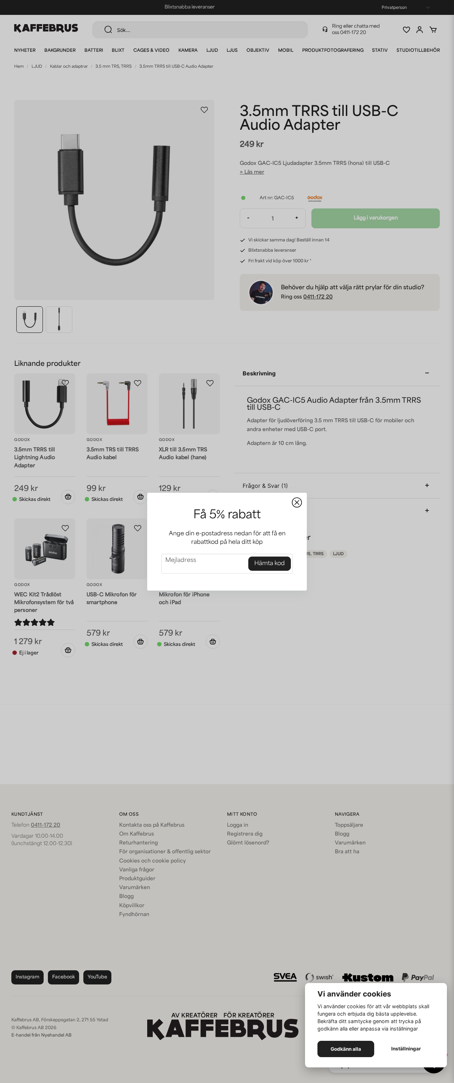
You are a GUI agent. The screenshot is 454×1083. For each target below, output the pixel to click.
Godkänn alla (346, 1049)
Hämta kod (269, 563)
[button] (296, 502)
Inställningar (406, 1048)
